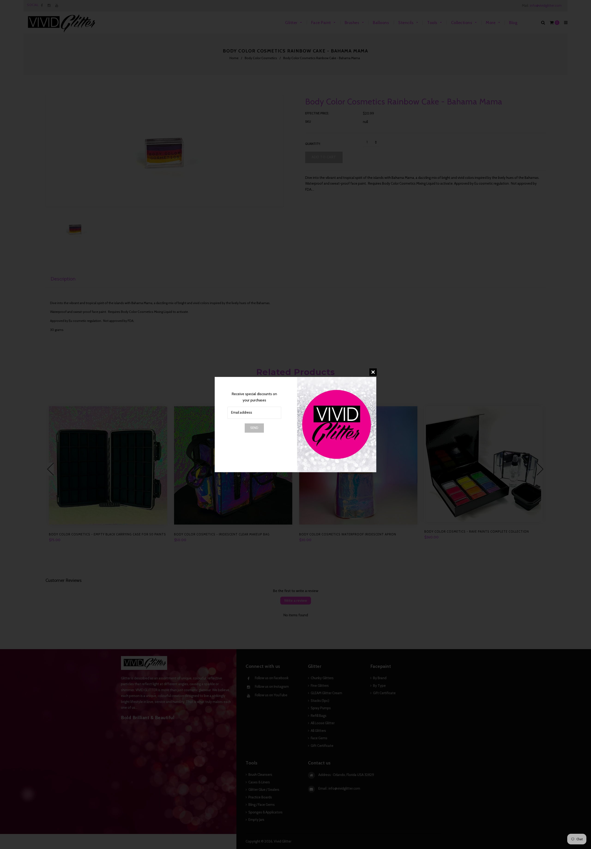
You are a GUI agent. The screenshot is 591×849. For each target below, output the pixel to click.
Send (254, 428)
